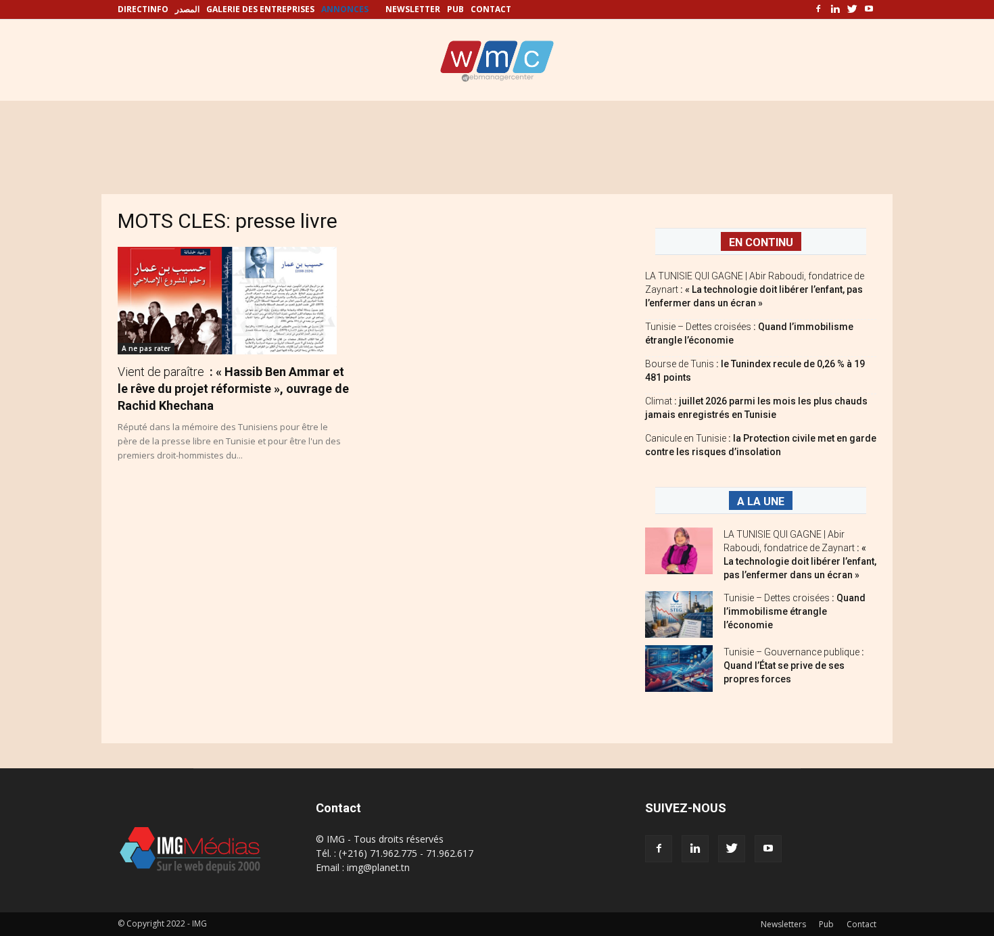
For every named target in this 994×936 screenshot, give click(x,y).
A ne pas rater (146, 348)
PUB (455, 9)
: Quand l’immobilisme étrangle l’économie (795, 611)
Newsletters (783, 924)
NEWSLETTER (412, 9)
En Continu (761, 242)
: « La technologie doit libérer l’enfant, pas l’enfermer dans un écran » (754, 289)
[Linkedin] (835, 9)
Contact (861, 924)
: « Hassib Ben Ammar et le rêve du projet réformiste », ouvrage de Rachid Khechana (233, 389)
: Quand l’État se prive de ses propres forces (794, 665)
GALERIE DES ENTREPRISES (260, 9)
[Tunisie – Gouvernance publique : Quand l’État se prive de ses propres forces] (679, 668)
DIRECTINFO (143, 9)
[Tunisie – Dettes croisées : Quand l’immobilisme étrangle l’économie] (679, 614)
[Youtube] (868, 9)
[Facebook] (818, 9)
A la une (760, 501)
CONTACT (491, 9)
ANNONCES (345, 9)
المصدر (187, 9)
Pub (826, 924)
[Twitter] (852, 9)
